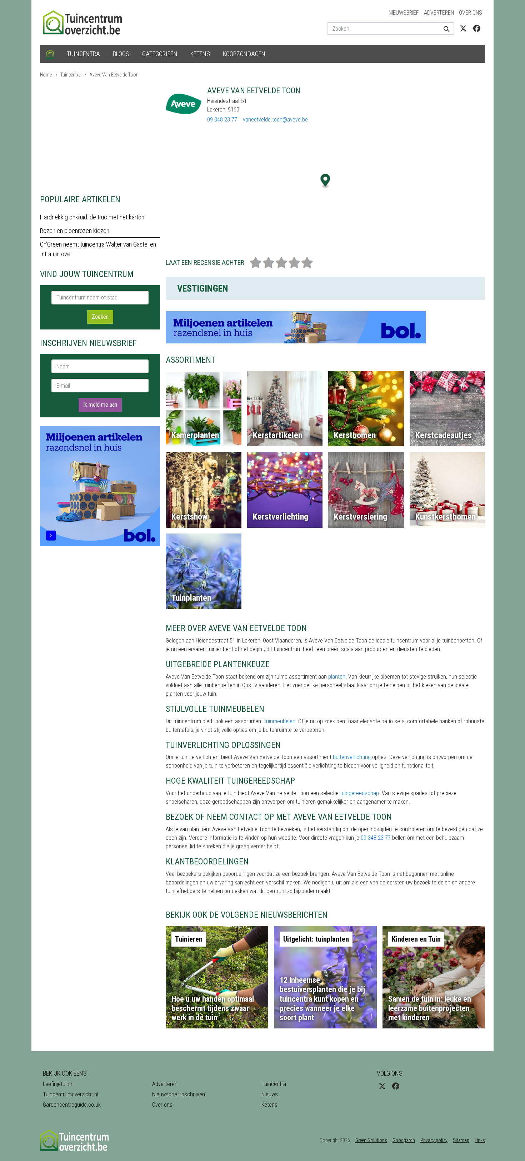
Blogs (121, 54)
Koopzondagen (244, 54)
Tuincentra (83, 54)
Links (480, 1140)
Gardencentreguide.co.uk (72, 1104)
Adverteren (439, 12)
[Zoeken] (443, 28)
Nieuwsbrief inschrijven (178, 1094)
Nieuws (269, 1094)
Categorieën (160, 54)
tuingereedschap (359, 793)
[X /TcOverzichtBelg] (463, 28)
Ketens (200, 54)
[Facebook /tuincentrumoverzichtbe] (476, 28)
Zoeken (100, 316)
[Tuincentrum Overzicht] (86, 22)
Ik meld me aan (100, 404)
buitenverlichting (352, 757)
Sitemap (461, 1140)
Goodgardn (403, 1140)
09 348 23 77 (222, 119)
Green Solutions (371, 1140)
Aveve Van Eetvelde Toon (114, 75)
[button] (325, 181)
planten (336, 676)
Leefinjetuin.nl (59, 1084)
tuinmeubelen (279, 721)
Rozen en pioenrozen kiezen (74, 230)
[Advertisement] (100, 136)
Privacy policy (434, 1140)
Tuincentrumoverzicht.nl (70, 1094)
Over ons (470, 12)
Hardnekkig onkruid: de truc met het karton (92, 217)
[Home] (50, 54)
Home (46, 75)
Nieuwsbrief (404, 12)
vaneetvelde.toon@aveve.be (275, 119)
